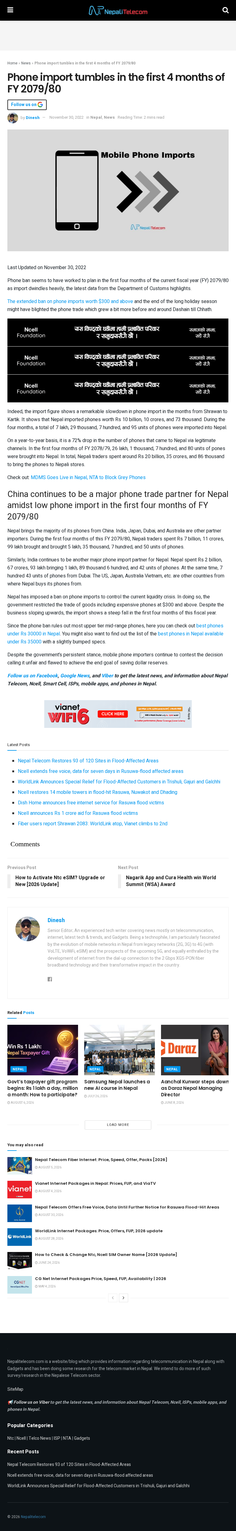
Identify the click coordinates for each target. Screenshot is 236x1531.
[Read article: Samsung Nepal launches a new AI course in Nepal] (119, 1050)
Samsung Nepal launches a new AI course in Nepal (117, 1084)
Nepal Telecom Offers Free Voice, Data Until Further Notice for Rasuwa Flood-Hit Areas (127, 1207)
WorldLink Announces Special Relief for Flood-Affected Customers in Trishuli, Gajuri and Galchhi (119, 782)
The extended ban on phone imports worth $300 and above (70, 301)
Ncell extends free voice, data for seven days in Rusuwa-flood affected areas (100, 771)
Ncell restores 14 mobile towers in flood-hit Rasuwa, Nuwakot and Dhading (97, 792)
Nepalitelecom (33, 1517)
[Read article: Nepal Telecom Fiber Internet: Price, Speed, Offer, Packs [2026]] (19, 1166)
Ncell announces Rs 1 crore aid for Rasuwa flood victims (78, 813)
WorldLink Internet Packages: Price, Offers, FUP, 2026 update (99, 1231)
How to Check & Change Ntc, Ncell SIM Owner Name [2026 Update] (106, 1255)
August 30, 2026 (50, 1215)
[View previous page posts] (112, 1298)
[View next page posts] (123, 1298)
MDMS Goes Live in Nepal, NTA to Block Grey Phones (88, 477)
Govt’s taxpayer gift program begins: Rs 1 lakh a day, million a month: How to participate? (42, 1088)
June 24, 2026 (49, 1263)
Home (12, 63)
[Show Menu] (10, 10)
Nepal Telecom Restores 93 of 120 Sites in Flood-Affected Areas (88, 761)
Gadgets (82, 1438)
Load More (118, 1124)
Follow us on (24, 105)
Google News (74, 675)
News (26, 63)
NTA (67, 1438)
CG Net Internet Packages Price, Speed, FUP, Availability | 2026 (100, 1279)
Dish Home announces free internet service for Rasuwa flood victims (91, 803)
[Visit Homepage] (118, 10)
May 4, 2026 (47, 1286)
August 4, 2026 (49, 1191)
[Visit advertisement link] (118, 332)
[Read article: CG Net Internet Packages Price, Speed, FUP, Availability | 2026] (19, 1285)
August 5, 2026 (49, 1167)
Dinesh (33, 117)
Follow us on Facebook (32, 675)
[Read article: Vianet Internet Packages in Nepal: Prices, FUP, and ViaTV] (19, 1189)
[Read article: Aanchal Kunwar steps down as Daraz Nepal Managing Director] (196, 1050)
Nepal (96, 117)
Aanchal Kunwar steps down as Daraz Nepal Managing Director (195, 1088)
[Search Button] (225, 10)
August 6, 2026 (22, 1103)
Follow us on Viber (32, 1402)
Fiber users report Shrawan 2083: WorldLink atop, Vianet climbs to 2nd (92, 823)
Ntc (10, 1438)
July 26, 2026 (97, 1096)
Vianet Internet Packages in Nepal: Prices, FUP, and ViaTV (95, 1183)
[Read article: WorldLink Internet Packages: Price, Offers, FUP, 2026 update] (19, 1237)
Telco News (40, 1438)
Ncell (21, 1438)
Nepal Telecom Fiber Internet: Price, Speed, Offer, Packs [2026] (101, 1160)
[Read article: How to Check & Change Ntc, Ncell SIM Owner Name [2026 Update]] (19, 1261)
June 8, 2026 (174, 1103)
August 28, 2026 (50, 1239)
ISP (57, 1438)
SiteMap (15, 1389)
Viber (107, 675)
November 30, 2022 (66, 117)
